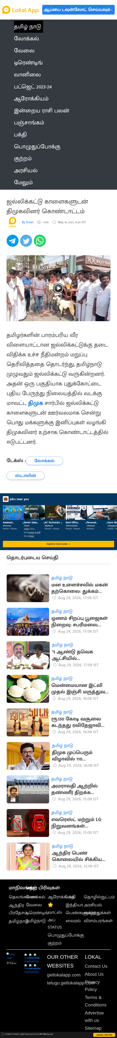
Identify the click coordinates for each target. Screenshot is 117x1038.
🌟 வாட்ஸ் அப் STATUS (55, 916)
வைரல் (73, 921)
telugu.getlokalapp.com (70, 982)
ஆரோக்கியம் (61, 897)
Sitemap (93, 1028)
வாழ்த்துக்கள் (97, 913)
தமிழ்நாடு (19, 921)
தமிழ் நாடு (27, 27)
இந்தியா (74, 905)
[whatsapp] (41, 242)
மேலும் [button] (23, 182)
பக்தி (71, 897)
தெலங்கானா (22, 897)
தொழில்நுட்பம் (99, 897)
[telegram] (13, 242)
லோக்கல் (35, 897)
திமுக (35, 403)
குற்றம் (55, 943)
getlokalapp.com (64, 974)
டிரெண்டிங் (37, 913)
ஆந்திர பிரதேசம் (18, 909)
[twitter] (27, 242)
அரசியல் (93, 905)
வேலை (34, 905)
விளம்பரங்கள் (98, 921)
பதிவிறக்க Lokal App (104, 1035)
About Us (94, 974)
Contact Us (96, 966)
